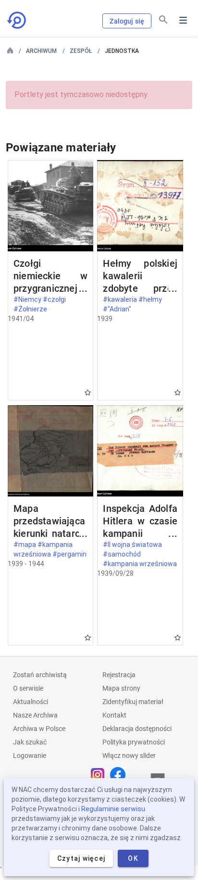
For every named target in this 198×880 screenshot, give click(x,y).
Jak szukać (30, 742)
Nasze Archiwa (35, 715)
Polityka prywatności (133, 742)
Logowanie (29, 755)
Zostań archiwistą (40, 675)
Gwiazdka (88, 392)
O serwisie (28, 688)
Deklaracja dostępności (137, 728)
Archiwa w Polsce (39, 728)
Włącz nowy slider (129, 755)
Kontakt (114, 715)
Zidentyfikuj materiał (132, 702)
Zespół (81, 51)
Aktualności (30, 702)
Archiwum (41, 51)
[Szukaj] (163, 19)
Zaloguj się (127, 21)
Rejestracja (119, 675)
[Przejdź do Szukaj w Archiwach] (17, 20)
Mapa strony (121, 688)
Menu (183, 20)
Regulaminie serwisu (113, 809)
